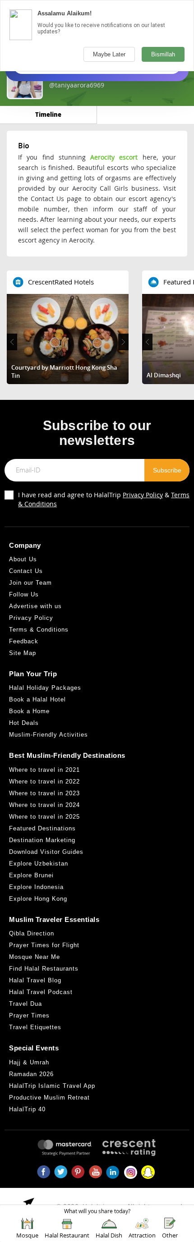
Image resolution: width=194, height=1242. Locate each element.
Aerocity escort (114, 157)
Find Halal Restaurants (44, 968)
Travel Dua (25, 1003)
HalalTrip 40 (27, 1109)
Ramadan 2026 (31, 1074)
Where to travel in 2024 (44, 805)
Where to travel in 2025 (44, 816)
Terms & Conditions (39, 629)
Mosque (27, 1235)
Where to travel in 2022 (44, 781)
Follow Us (24, 594)
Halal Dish (109, 1235)
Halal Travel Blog (35, 980)
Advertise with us (35, 606)
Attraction (142, 1235)
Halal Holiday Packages (45, 687)
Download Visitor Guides (46, 851)
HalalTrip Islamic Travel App (52, 1085)
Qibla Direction (31, 933)
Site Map (22, 653)
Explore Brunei (31, 875)
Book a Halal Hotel (37, 699)
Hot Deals (24, 723)
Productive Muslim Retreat (49, 1097)
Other (170, 1235)
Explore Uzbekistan (38, 863)
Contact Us (26, 571)
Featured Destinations (42, 828)
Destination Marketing (42, 840)
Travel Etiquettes (35, 1027)
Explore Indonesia (36, 887)
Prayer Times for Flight (44, 945)
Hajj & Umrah (29, 1062)
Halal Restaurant (67, 1235)
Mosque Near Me (34, 956)
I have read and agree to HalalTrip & (103, 499)
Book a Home (29, 711)
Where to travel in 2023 (44, 793)
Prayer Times (29, 1015)
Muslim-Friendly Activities (48, 734)
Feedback (23, 641)
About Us (23, 559)
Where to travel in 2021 (44, 769)
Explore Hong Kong (38, 898)
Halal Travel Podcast (41, 992)
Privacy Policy (143, 494)
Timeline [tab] (48, 114)
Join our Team (30, 582)
